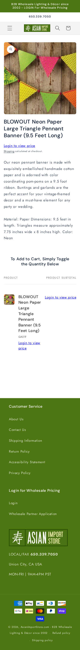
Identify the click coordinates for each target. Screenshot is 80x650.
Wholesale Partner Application (33, 513)
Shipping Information (25, 440)
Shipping (9, 151)
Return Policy (19, 451)
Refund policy (61, 633)
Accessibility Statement (27, 462)
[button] (9, 28)
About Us (16, 419)
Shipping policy (42, 640)
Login (13, 503)
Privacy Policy (19, 473)
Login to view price (19, 145)
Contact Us (17, 429)
